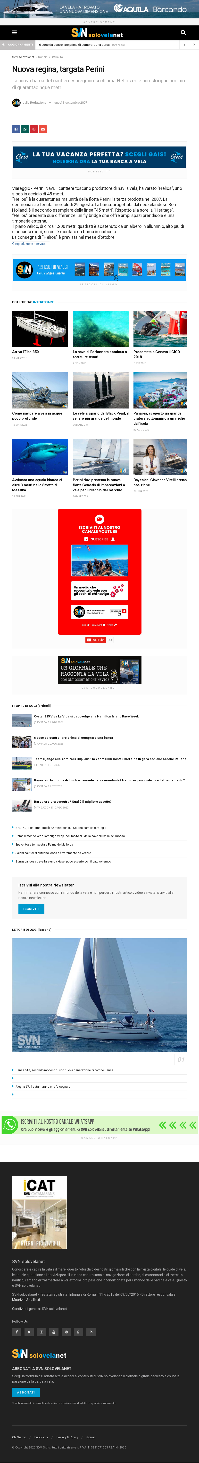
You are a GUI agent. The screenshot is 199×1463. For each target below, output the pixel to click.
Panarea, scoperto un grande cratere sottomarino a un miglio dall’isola (159, 418)
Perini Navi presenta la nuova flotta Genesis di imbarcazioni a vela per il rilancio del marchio (99, 485)
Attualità (57, 57)
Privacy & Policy (67, 1437)
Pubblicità (41, 1437)
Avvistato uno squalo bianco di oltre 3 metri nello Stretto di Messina (37, 485)
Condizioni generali (26, 1309)
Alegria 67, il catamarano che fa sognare (43, 1086)
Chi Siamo (19, 1437)
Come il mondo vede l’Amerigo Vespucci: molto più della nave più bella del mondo (70, 836)
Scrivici (91, 1437)
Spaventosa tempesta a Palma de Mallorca (44, 844)
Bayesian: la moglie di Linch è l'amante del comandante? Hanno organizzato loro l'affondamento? (109, 780)
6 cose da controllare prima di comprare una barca (73, 737)
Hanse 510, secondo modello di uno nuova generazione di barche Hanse (64, 1070)
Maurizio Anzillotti (26, 1300)
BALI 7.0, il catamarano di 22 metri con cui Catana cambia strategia (61, 828)
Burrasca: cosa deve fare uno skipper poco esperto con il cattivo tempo (63, 861)
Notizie (43, 57)
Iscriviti (31, 909)
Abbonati (26, 1392)
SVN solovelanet (23, 57)
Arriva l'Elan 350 (25, 352)
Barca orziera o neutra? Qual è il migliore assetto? (73, 801)
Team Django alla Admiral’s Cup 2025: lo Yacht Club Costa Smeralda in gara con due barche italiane (110, 759)
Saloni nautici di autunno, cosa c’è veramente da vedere (53, 853)
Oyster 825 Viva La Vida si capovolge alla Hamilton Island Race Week (87, 44)
